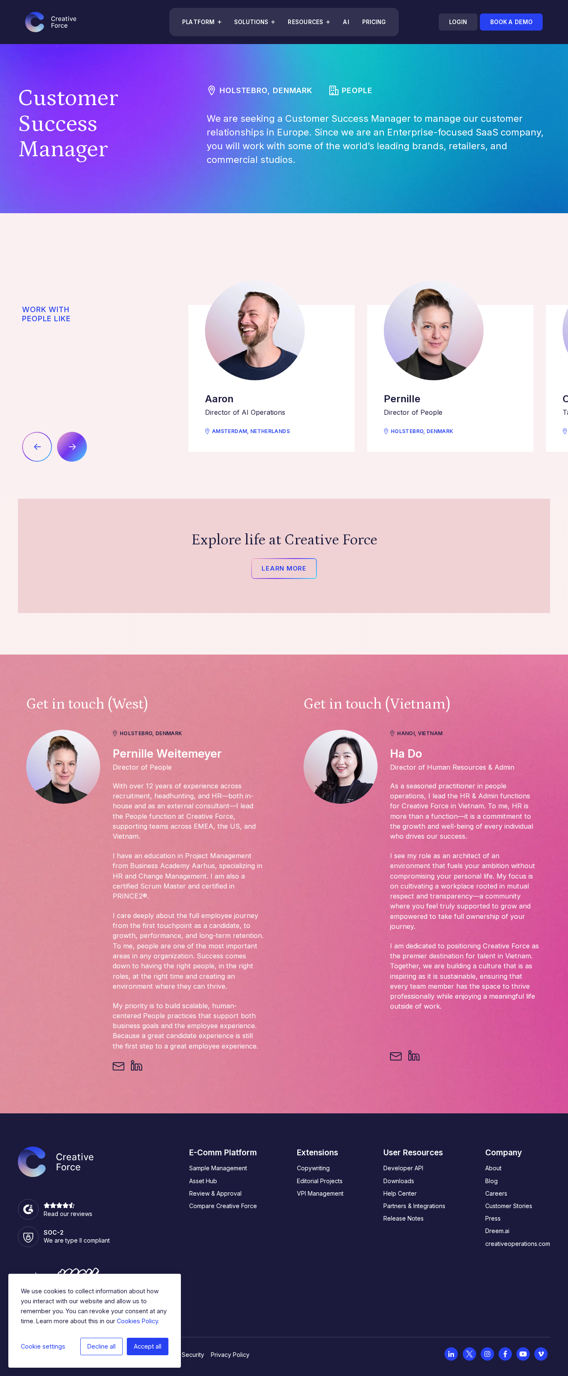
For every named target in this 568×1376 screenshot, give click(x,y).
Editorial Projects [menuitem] (320, 1180)
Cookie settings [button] (43, 1346)
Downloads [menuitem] (398, 1180)
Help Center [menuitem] (400, 1193)
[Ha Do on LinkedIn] (414, 1056)
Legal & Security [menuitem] (182, 1354)
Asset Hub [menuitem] (203, 1180)
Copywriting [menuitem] (313, 1168)
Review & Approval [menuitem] (215, 1193)
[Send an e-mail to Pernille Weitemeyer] (118, 1066)
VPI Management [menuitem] (320, 1193)
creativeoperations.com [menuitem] (517, 1243)
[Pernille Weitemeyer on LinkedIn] (136, 1066)
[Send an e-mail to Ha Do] (396, 1056)
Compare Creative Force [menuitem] (223, 1205)
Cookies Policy (137, 1320)
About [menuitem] (493, 1168)
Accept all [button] (147, 1346)
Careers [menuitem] (496, 1193)
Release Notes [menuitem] (403, 1218)
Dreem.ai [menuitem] (497, 1230)
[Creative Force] (50, 22)
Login (458, 22)
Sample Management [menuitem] (218, 1168)
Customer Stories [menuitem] (508, 1205)
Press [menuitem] (493, 1218)
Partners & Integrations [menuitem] (414, 1205)
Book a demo (511, 22)
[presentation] (37, 447)
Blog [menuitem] (491, 1180)
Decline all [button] (101, 1346)
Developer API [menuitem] (403, 1168)
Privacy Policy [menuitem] (230, 1354)
